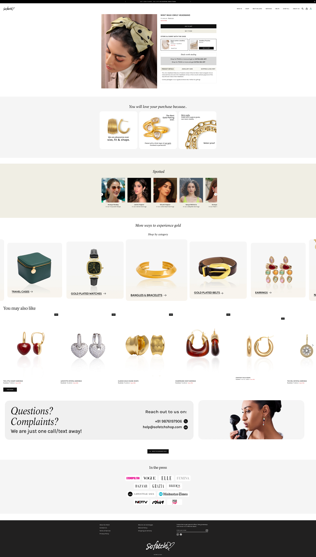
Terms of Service (105, 531)
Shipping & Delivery (145, 531)
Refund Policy (142, 528)
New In (239, 8)
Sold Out (174, 48)
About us (296, 8)
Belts (277, 8)
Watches (269, 8)
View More (10, 389)
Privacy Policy (104, 533)
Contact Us (103, 528)
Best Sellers (257, 8)
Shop (247, 8)
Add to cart (206, 48)
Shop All (286, 8)
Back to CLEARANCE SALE (159, 451)
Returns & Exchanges (145, 525)
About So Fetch (105, 525)
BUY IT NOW (188, 31)
